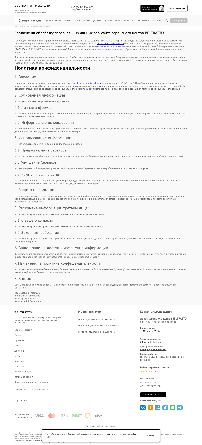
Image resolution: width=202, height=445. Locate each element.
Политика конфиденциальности (101, 426)
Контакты (156, 20)
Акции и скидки (122, 20)
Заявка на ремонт (140, 20)
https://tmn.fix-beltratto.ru (110, 43)
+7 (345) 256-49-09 (83, 7)
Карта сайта (20, 400)
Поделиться (143, 407)
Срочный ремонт (53, 20)
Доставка (96, 20)
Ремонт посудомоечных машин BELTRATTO (100, 325)
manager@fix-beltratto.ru (153, 349)
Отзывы (86, 20)
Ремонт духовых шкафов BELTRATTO (97, 319)
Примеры (19, 340)
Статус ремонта (179, 20)
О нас (75, 20)
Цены (66, 20)
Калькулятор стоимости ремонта (31, 382)
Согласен (150, 435)
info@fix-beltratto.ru (150, 341)
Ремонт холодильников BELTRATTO (96, 331)
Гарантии (108, 20)
